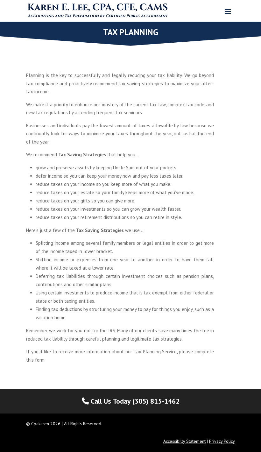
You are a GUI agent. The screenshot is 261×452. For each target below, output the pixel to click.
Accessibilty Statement (184, 441)
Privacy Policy (222, 441)
